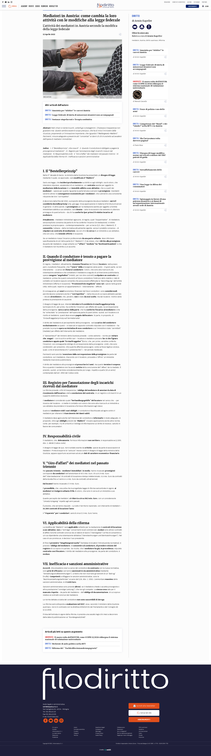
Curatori (76, 731)
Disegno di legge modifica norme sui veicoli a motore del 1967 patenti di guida (149, 155)
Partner (76, 735)
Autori (75, 727)
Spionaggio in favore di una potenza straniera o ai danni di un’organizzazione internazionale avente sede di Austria (149, 202)
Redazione (55, 735)
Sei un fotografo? (121, 731)
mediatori (135, 40)
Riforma (162, 40)
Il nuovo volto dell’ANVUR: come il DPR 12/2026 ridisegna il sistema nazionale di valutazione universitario (81, 638)
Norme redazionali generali (124, 733)
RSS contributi (143, 727)
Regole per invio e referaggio (124, 735)
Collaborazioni (121, 727)
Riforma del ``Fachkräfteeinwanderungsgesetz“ (74, 648)
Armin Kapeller (143, 20)
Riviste (31, 6)
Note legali (98, 731)
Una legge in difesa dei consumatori (147, 185)
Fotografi (76, 733)
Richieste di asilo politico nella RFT (69, 644)
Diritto (136, 16)
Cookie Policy (98, 735)
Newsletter (53, 6)
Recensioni (120, 729)
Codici (37, 6)
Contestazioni (99, 729)
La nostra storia (56, 733)
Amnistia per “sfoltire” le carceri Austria (71, 110)
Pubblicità (55, 737)
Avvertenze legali (100, 727)
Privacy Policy (99, 733)
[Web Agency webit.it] (108, 750)
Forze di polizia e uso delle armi (149, 110)
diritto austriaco (152, 40)
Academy (24, 6)
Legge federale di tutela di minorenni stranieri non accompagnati (83, 115)
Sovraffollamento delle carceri (147, 171)
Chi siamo (55, 727)
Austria (142, 40)
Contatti (54, 729)
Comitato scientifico (79, 729)
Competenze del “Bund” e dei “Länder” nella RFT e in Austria (150, 125)
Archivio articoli (143, 731)
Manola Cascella (141, 101)
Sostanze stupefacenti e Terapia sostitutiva (72, 119)
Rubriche (44, 6)
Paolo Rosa (139, 145)
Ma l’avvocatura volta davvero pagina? (146, 139)
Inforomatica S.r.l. (57, 731)
